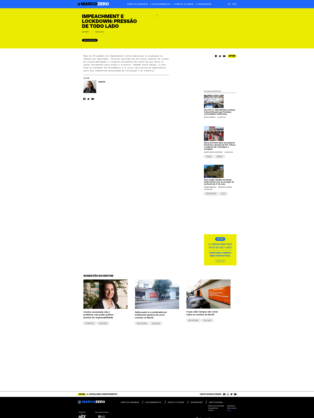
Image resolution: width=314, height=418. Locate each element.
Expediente (231, 406)
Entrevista (89, 323)
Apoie (229, 410)
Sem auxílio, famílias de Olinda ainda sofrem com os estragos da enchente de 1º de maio (219, 182)
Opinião (209, 156)
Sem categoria (90, 40)
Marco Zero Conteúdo (213, 152)
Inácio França (209, 117)
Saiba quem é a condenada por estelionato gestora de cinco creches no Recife (151, 315)
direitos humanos (137, 4)
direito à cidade (184, 4)
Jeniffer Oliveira (225, 187)
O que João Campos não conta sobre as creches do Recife (202, 313)
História (211, 410)
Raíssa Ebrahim (210, 187)
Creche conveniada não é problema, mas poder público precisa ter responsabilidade (98, 315)
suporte (85, 32)
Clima (223, 193)
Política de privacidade (216, 406)
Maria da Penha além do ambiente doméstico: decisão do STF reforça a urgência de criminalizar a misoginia (220, 146)
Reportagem (211, 193)
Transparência (213, 408)
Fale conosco (231, 408)
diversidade (204, 4)
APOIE (232, 56)
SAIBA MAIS (220, 261)
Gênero (219, 156)
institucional (216, 402)
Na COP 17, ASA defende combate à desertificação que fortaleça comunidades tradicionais (219, 112)
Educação (103, 323)
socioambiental (161, 4)
